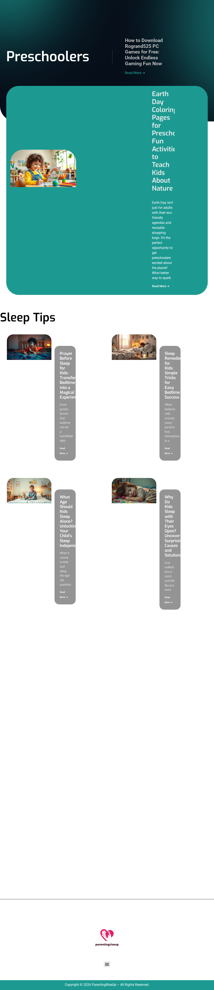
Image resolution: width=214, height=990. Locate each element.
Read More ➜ (135, 73)
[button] (107, 964)
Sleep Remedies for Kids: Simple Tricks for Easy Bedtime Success (174, 375)
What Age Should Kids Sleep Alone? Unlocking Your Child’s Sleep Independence (72, 521)
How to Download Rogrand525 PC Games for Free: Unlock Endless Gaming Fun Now (144, 52)
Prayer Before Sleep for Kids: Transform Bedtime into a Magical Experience (70, 375)
